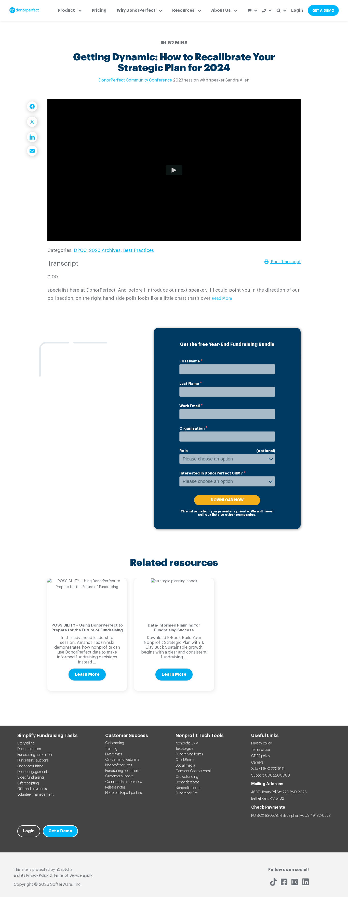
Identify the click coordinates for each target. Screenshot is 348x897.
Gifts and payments (32, 789)
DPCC (80, 250)
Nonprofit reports (188, 788)
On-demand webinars (122, 760)
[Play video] (174, 170)
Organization (192, 428)
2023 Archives (105, 250)
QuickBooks (185, 760)
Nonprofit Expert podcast (124, 793)
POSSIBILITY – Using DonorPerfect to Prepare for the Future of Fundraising (87, 627)
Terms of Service (67, 875)
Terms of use (260, 750)
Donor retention (29, 749)
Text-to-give (184, 749)
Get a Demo (60, 831)
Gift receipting (28, 783)
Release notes (115, 787)
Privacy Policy (37, 875)
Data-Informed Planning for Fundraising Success (174, 627)
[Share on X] (32, 122)
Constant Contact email (193, 771)
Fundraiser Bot (186, 793)
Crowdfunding (187, 777)
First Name (189, 361)
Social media (185, 765)
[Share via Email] (32, 151)
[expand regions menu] (252, 10)
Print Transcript (285, 262)
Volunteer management (35, 794)
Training (111, 749)
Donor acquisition (30, 766)
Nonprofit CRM (187, 743)
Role (183, 451)
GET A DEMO (323, 10)
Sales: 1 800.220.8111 (268, 769)
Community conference (123, 782)
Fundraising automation (35, 755)
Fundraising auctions (32, 760)
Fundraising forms (189, 754)
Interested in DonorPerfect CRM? (211, 473)
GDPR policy (260, 756)
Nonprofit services (118, 765)
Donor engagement (32, 772)
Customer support (119, 776)
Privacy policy (261, 743)
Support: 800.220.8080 (270, 775)
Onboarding (114, 743)
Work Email (189, 406)
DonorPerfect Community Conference (135, 80)
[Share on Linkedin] (32, 137)
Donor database (187, 782)
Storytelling (26, 743)
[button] (69, 10)
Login (297, 10)
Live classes (113, 754)
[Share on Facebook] (32, 106)
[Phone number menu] (267, 10)
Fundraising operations (122, 771)
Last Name (189, 383)
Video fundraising (30, 777)
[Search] (281, 10)
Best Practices (138, 250)
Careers (257, 762)
